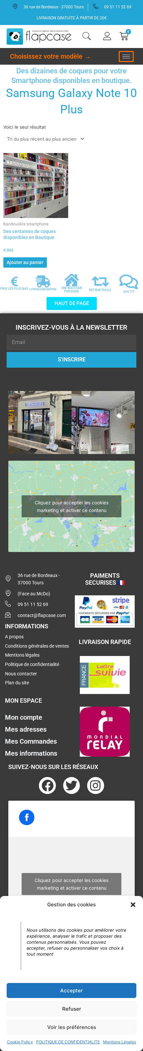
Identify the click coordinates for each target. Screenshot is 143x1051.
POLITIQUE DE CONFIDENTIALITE (68, 1041)
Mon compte (23, 717)
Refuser (71, 1009)
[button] (133, 904)
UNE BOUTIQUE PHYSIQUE (71, 289)
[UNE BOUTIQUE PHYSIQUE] (71, 280)
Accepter (71, 990)
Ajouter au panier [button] (25, 262)
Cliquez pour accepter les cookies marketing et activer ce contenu (71, 506)
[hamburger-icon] (126, 56)
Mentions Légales (119, 1041)
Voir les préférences (71, 1027)
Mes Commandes (31, 741)
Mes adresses (26, 729)
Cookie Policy (20, 1041)
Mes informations (31, 753)
